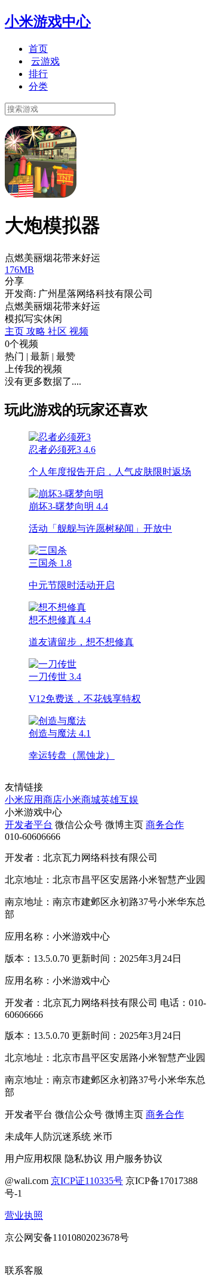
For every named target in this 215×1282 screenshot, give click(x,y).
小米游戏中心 (48, 21)
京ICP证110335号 (87, 1181)
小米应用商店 (33, 800)
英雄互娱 (119, 800)
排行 (38, 74)
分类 (38, 86)
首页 (38, 49)
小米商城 (81, 800)
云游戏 (45, 61)
